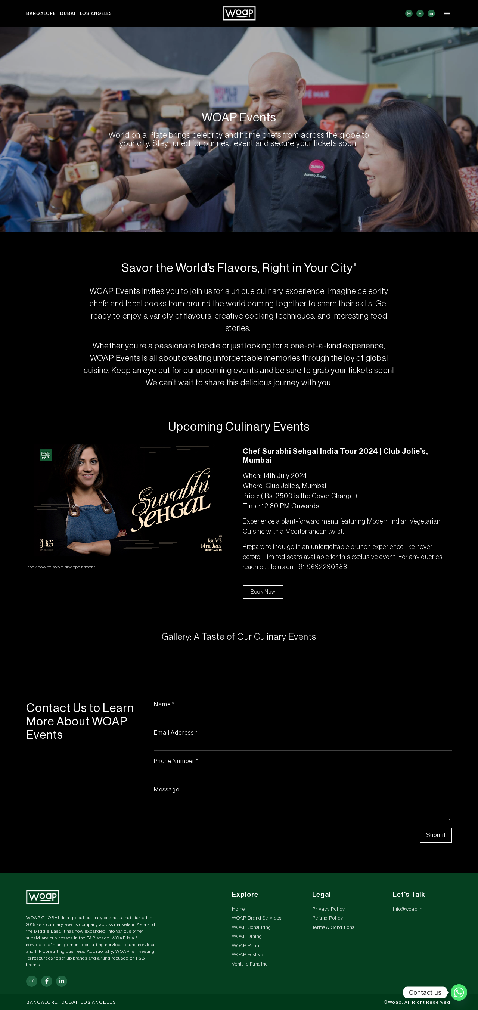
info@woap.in (407, 909)
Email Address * (176, 733)
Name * (164, 704)
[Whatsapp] (459, 992)
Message (166, 790)
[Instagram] (409, 13)
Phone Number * (176, 761)
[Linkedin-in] (431, 13)
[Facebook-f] (420, 13)
